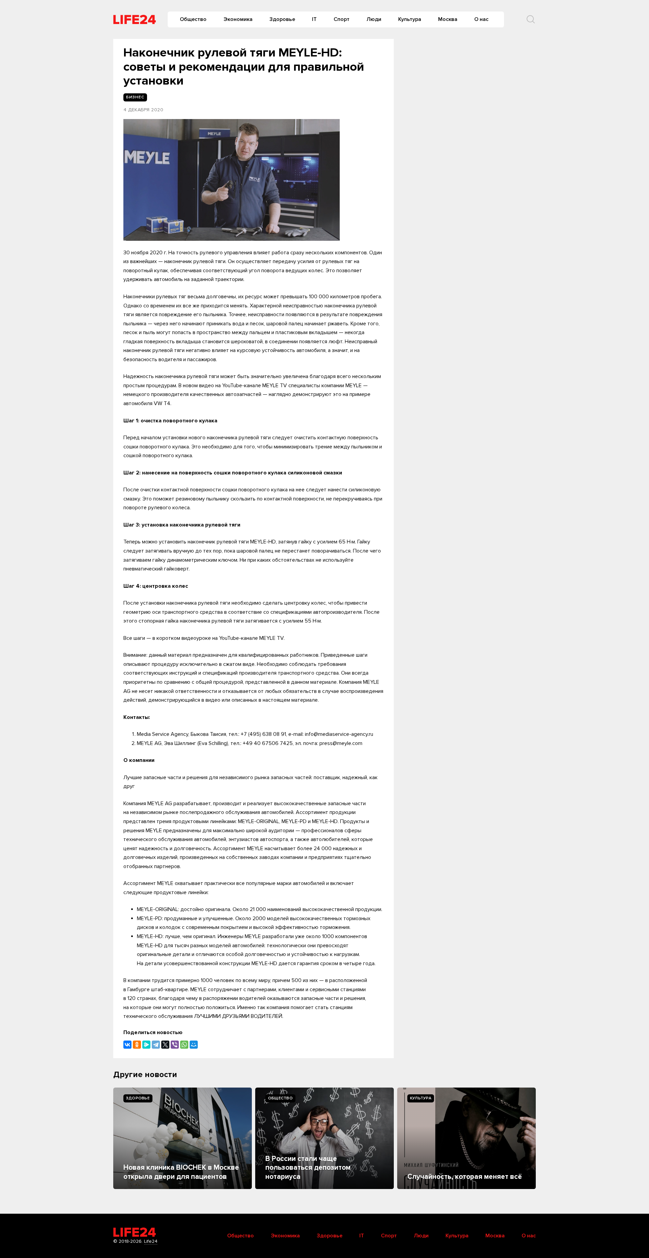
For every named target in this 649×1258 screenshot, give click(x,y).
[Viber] (175, 1045)
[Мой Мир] (194, 1045)
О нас (481, 19)
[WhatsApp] (184, 1045)
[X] (165, 1045)
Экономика (238, 19)
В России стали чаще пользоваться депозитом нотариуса (308, 1168)
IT (314, 19)
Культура (409, 19)
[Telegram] (156, 1045)
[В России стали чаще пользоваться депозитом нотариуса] (324, 1138)
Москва (447, 19)
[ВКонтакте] (127, 1045)
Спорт (342, 19)
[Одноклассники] (137, 1045)
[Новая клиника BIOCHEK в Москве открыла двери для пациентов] (182, 1138)
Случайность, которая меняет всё (464, 1176)
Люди (373, 19)
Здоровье (282, 19)
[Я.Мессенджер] (146, 1045)
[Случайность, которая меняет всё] (466, 1138)
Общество (193, 19)
